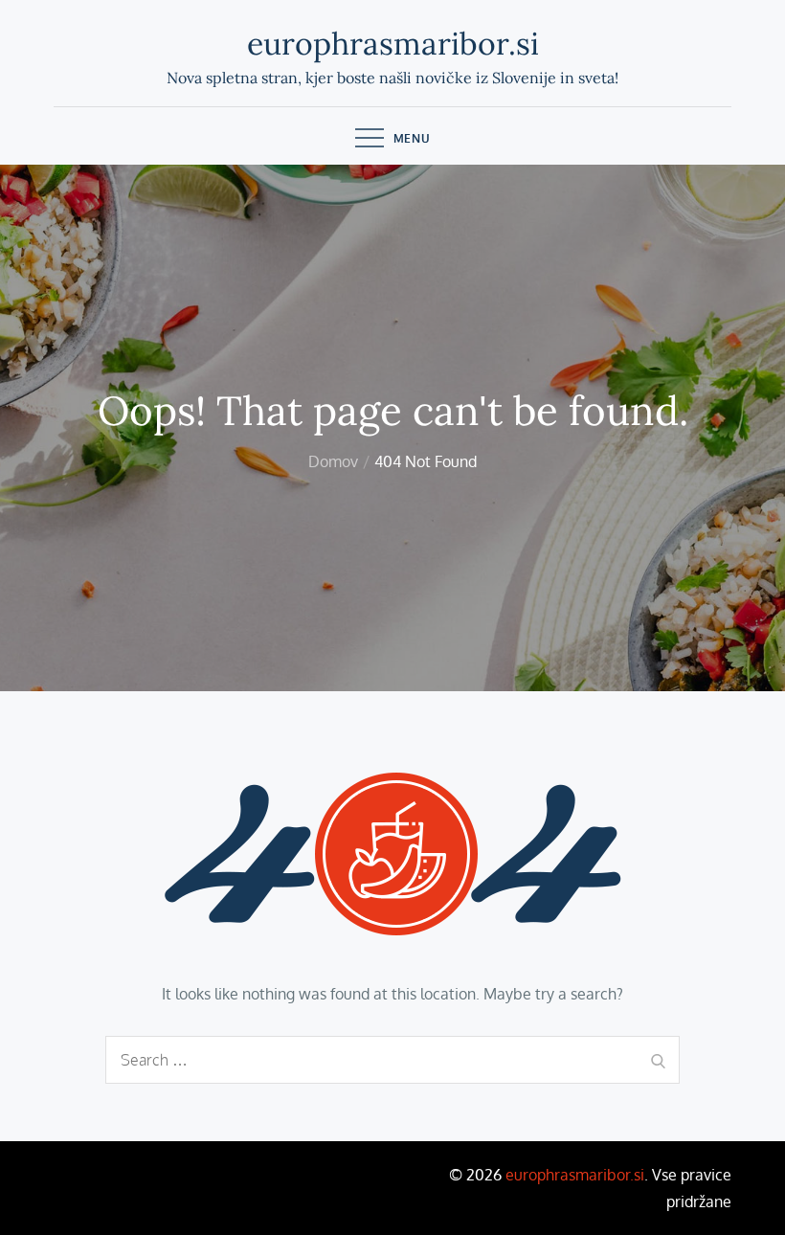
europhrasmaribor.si (393, 43)
